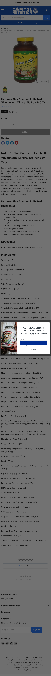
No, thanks (33, 349)
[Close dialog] (48, 324)
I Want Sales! (33, 343)
